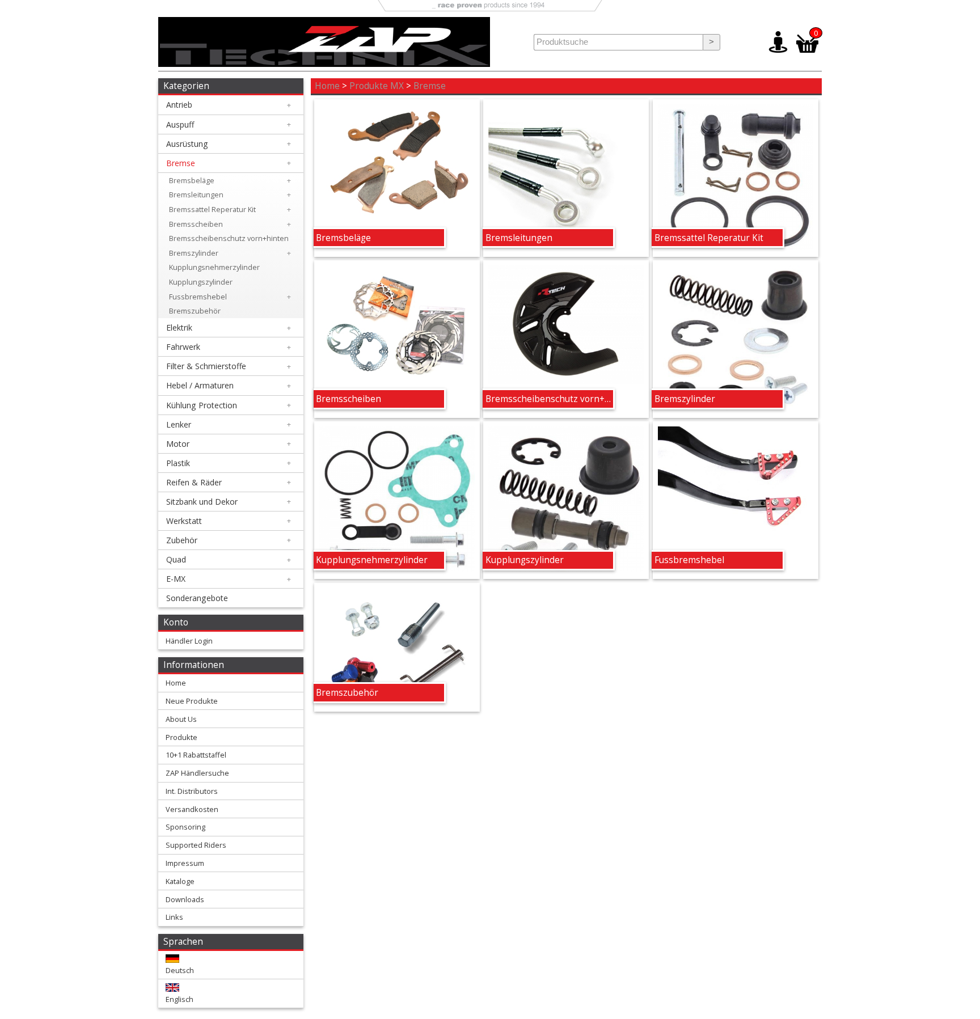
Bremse (429, 86)
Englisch (179, 999)
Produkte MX (376, 86)
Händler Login (189, 641)
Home (327, 86)
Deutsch (180, 970)
